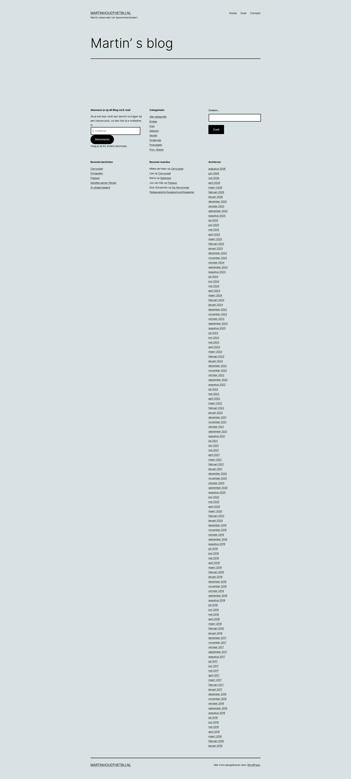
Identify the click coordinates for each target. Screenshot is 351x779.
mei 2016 (213, 726)
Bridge (153, 121)
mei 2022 (213, 393)
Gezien (153, 135)
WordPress (253, 764)
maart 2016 (215, 736)
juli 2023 (213, 333)
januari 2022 (215, 412)
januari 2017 (215, 689)
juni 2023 (213, 337)
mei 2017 (213, 670)
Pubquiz (95, 178)
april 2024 (214, 290)
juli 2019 (213, 548)
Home (233, 13)
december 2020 (217, 473)
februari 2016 (216, 741)
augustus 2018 (216, 600)
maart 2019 (215, 567)
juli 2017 (213, 661)
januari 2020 (215, 520)
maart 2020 (215, 511)
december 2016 (217, 694)
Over (243, 13)
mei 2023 (213, 342)
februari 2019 (216, 572)
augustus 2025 (217, 215)
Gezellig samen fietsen (103, 182)
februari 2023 (216, 356)
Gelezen (154, 130)
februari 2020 (216, 515)
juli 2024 (213, 276)
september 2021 (217, 431)
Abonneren (102, 139)
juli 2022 (213, 389)
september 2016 (217, 708)
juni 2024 (213, 281)
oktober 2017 (216, 647)
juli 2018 (213, 604)
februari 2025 (216, 243)
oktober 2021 (216, 426)
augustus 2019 (216, 544)
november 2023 (217, 314)
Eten (152, 126)
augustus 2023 (217, 328)
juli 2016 (213, 717)
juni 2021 (213, 445)
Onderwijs (155, 140)
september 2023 (218, 323)
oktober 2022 (216, 375)
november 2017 (217, 642)
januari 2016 (215, 745)
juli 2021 (213, 440)
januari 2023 (215, 361)
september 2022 (218, 379)
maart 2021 (215, 459)
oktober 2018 (216, 590)
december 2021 (217, 417)
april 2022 (214, 398)
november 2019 (217, 529)
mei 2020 (213, 501)
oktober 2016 (216, 703)
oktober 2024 (216, 262)
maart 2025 (215, 239)
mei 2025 (213, 229)
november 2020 (217, 478)
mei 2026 (213, 178)
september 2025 (218, 211)
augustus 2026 (217, 168)
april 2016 (214, 731)
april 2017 (214, 675)
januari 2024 (215, 304)
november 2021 (217, 422)
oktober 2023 (216, 318)
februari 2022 (216, 408)
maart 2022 (215, 403)
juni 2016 (213, 722)
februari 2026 (216, 192)
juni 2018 (213, 609)
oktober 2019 (216, 534)
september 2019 (217, 539)
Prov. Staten (156, 149)
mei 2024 (213, 286)
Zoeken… (214, 110)
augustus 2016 (216, 712)
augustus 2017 (216, 656)
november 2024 (217, 257)
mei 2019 (213, 558)
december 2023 (217, 309)
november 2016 (217, 698)
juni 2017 (213, 666)
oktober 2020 (216, 483)
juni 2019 (213, 553)
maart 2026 (215, 187)
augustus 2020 (217, 492)
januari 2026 (215, 196)
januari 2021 (215, 469)
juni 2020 (213, 497)
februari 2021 (216, 464)
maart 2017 (215, 680)
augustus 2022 (217, 384)
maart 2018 (215, 623)
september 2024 (218, 267)
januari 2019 (215, 576)
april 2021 (214, 454)
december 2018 (217, 581)
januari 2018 (215, 633)
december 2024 (217, 253)
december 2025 (217, 201)
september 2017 (217, 651)
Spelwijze (165, 178)
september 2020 (218, 487)
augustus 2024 (217, 271)
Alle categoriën (158, 116)
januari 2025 (215, 248)
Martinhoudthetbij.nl (110, 13)
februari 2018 (216, 628)
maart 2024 (215, 295)
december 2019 (217, 525)
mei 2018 (213, 614)
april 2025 (214, 234)
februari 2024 (216, 300)
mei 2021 (213, 450)
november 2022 (217, 370)
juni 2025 (213, 225)
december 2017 (217, 637)
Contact (255, 13)
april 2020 (214, 506)
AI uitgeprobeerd (100, 187)
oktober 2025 (216, 206)
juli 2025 (213, 220)
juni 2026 (213, 173)
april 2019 (214, 562)
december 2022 (217, 365)
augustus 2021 (216, 436)
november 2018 (217, 586)
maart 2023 (215, 351)
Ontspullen (96, 173)
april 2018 (214, 619)
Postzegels (155, 144)
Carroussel (96, 168)
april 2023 (214, 347)
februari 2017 (216, 684)
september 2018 (217, 595)
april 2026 (214, 182)
